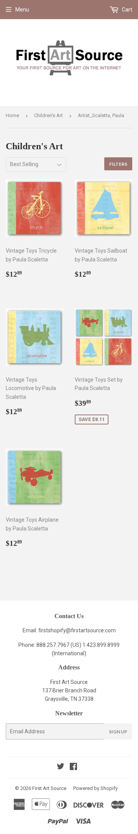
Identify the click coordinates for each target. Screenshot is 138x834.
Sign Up (118, 731)
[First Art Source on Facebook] (73, 767)
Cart (126, 10)
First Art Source (49, 788)
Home (12, 115)
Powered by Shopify (95, 788)
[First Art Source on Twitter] (60, 767)
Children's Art (48, 115)
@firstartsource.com (91, 630)
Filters (118, 164)
